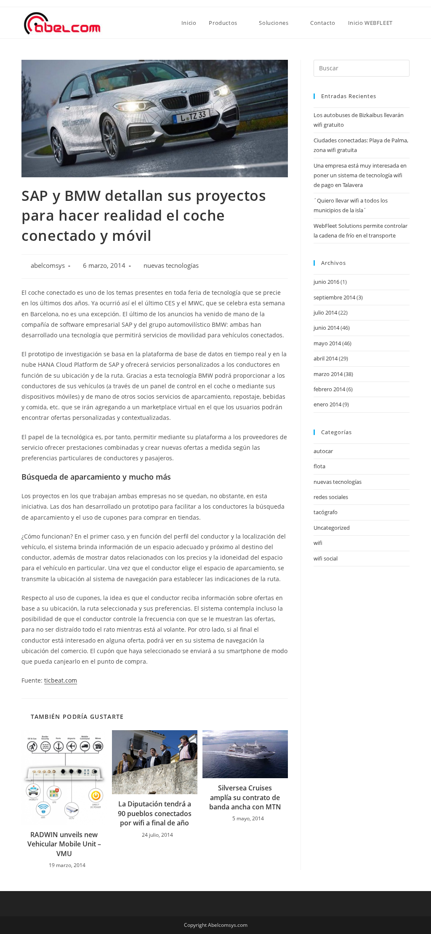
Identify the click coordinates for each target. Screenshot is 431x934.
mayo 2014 (327, 343)
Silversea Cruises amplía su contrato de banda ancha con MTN (245, 797)
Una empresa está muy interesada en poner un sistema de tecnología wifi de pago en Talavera (360, 175)
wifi (318, 543)
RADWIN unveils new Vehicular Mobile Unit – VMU (64, 844)
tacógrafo (326, 512)
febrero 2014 (329, 389)
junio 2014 (326, 327)
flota (319, 466)
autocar (323, 451)
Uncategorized (332, 527)
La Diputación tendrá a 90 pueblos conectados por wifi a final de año (155, 813)
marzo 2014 (328, 374)
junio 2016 (326, 282)
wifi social (326, 558)
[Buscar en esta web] (362, 67)
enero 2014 (327, 404)
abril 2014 (326, 358)
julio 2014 (325, 312)
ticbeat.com (60, 680)
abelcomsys (48, 266)
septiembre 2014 (334, 297)
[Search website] (407, 22)
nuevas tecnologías (171, 266)
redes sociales (331, 497)
